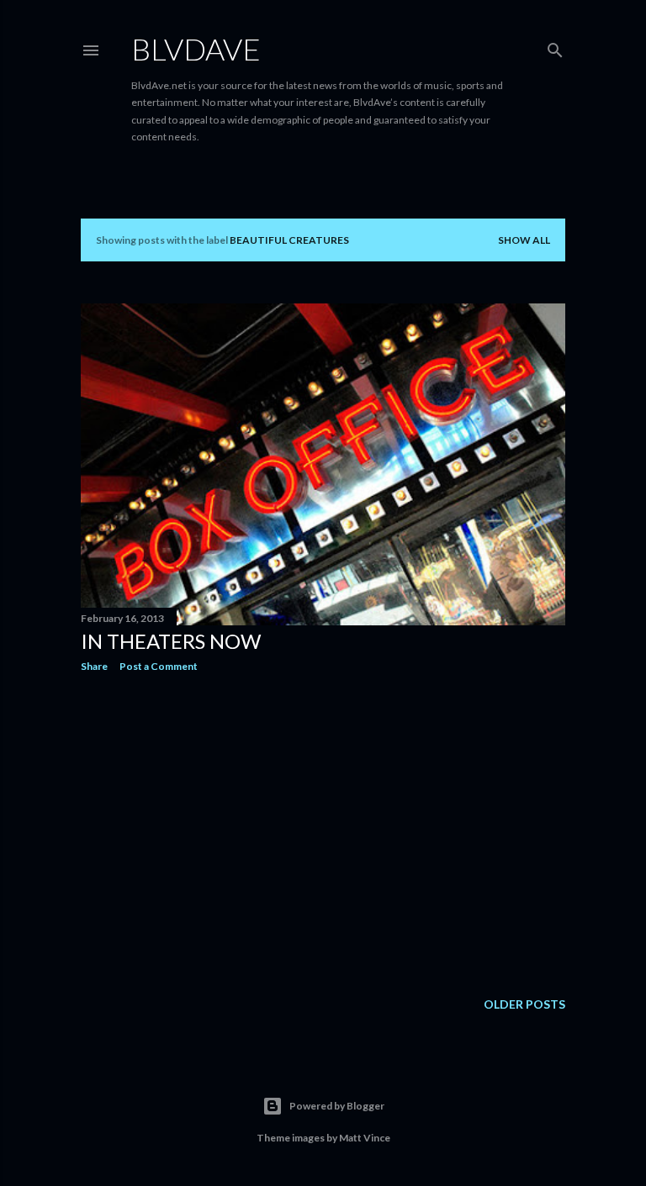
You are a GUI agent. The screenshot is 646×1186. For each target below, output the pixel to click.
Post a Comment (158, 666)
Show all (524, 240)
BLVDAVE (196, 48)
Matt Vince (364, 1137)
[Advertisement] (323, 832)
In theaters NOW (171, 641)
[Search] (555, 46)
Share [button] (94, 666)
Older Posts (524, 1004)
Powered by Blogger (336, 1105)
